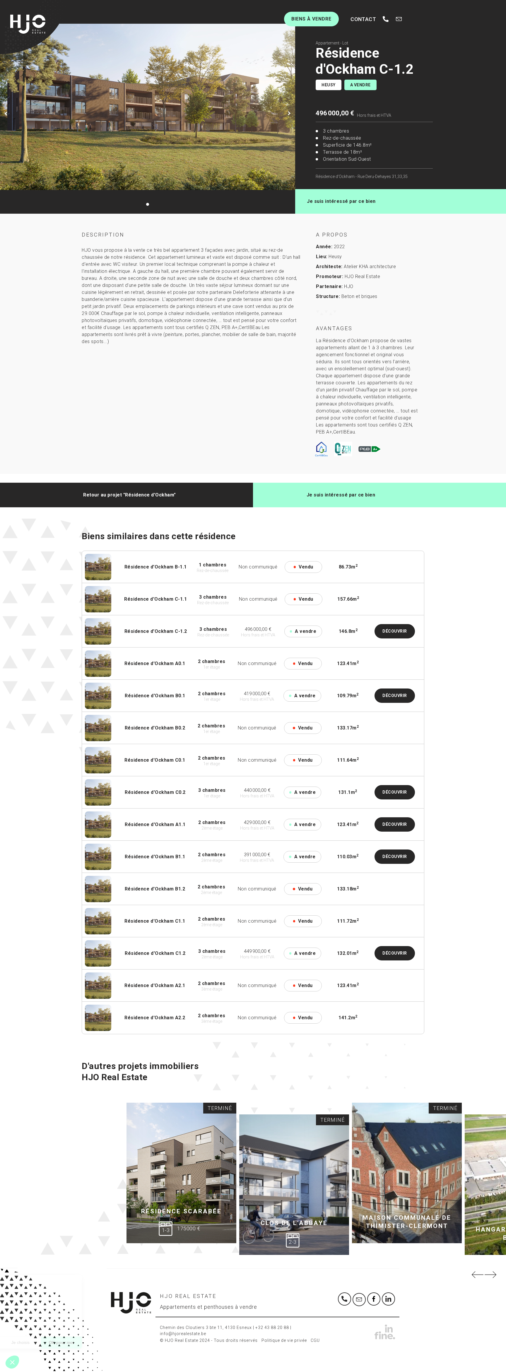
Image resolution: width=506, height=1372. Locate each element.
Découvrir (394, 631)
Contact (363, 19)
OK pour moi (108, 1342)
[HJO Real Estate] (27, 24)
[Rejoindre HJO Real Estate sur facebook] (373, 1299)
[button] (12, 1362)
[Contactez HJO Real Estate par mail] (398, 19)
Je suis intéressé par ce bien (341, 201)
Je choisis (67, 1342)
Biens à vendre (311, 19)
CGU (315, 1340)
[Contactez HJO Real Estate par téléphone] (385, 19)
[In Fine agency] (369, 1332)
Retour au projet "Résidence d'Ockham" (129, 495)
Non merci (26, 1342)
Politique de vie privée (284, 1340)
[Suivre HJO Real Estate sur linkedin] (388, 1299)
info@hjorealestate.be (183, 1333)
